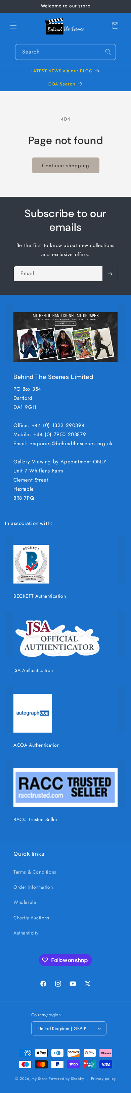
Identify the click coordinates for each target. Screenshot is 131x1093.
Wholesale (24, 902)
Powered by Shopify (66, 1078)
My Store (40, 1078)
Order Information (33, 887)
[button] (13, 25)
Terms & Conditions (34, 872)
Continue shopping (65, 165)
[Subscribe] (109, 274)
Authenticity (25, 932)
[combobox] (65, 52)
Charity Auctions (31, 917)
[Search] (108, 51)
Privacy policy (103, 1078)
